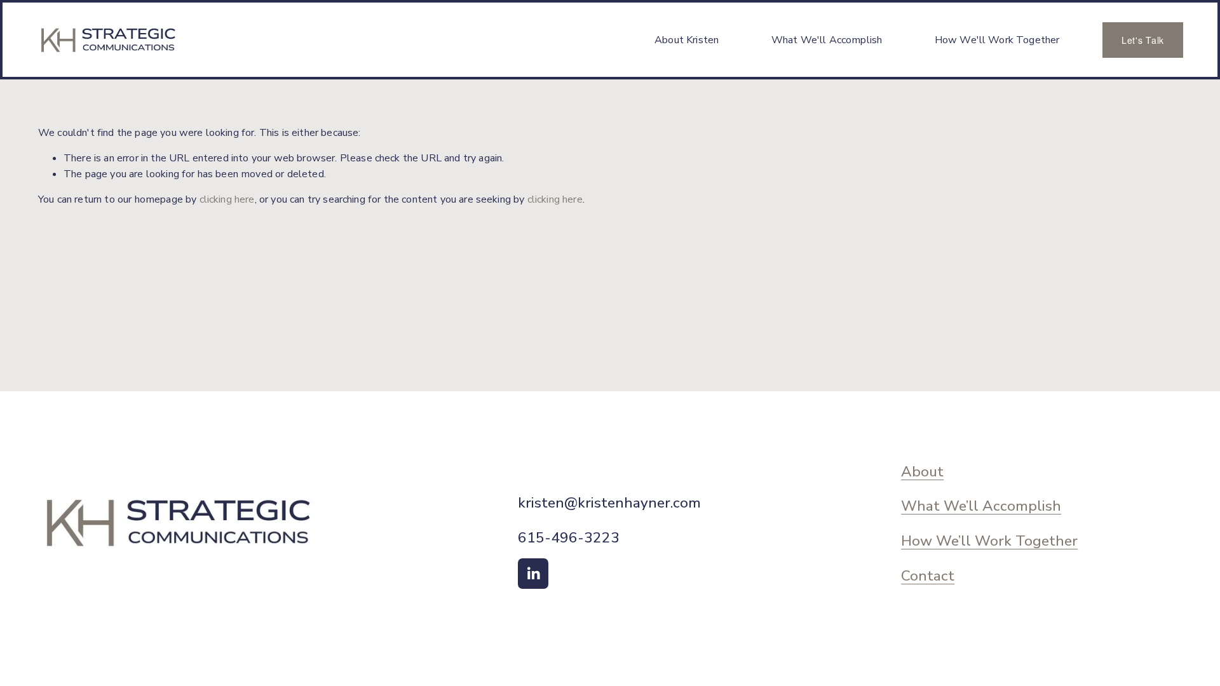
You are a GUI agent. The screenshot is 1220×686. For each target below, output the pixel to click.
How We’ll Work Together (989, 541)
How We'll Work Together (997, 40)
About (922, 472)
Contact (927, 576)
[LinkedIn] (533, 573)
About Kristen (686, 40)
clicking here (227, 199)
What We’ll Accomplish (981, 506)
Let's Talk (1143, 40)
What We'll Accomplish (826, 40)
